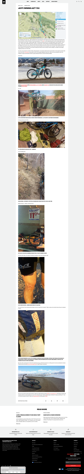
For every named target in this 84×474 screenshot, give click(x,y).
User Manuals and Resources (37, 444)
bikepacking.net (36, 396)
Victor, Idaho (24, 86)
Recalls (33, 453)
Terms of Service (35, 455)
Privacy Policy (69, 470)
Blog (43, 1)
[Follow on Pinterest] (7, 465)
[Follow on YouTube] (10, 465)
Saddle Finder (54, 1)
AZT (43, 40)
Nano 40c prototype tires (31, 364)
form (69, 433)
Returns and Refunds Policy (37, 456)
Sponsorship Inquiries (78, 451)
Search (55, 442)
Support (47, 1)
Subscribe (73, 465)
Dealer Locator (56, 444)
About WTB (76, 442)
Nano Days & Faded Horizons (51, 415)
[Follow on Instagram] (5, 465)
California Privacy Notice (75, 470)
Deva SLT (18, 412)
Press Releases (76, 449)
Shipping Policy (35, 458)
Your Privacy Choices (38, 462)
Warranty (33, 442)
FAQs (33, 446)
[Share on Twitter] (51, 401)
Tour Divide (27, 52)
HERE (48, 393)
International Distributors (58, 446)
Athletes (75, 446)
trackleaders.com (53, 393)
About (39, 1)
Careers (75, 448)
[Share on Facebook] (46, 401)
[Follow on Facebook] (2, 465)
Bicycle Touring (46, 412)
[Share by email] (63, 401)
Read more (18, 423)
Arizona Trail (27, 5)
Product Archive (56, 449)
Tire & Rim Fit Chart (35, 448)
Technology (33, 1)
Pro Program (56, 448)
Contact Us (34, 451)
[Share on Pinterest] (57, 401)
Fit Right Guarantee (35, 449)
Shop (28, 1)
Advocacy (75, 444)
